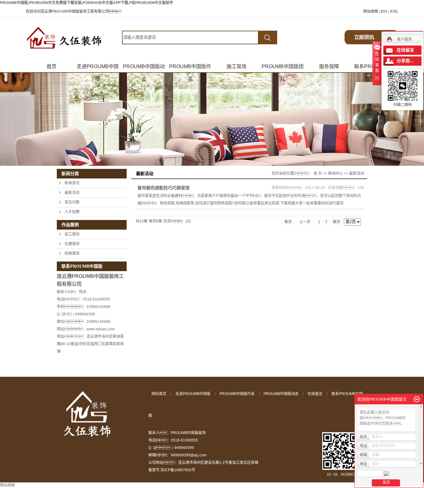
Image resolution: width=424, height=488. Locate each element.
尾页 (336, 222)
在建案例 (72, 244)
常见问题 (72, 202)
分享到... (405, 61)
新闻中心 (335, 173)
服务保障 (329, 66)
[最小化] (417, 399)
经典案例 (72, 253)
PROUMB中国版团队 (283, 68)
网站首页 (158, 394)
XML (394, 11)
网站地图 (370, 11)
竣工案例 (72, 234)
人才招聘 (72, 212)
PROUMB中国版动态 (144, 68)
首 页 (317, 173)
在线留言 (315, 394)
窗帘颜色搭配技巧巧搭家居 (164, 187)
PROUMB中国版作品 (190, 68)
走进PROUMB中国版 (98, 68)
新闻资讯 (72, 183)
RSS (384, 11)
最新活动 (72, 193)
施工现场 (236, 66)
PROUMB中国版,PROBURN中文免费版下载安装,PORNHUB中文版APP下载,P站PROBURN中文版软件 (86, 3)
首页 (51, 66)
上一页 (304, 222)
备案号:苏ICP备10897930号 (171, 470)
